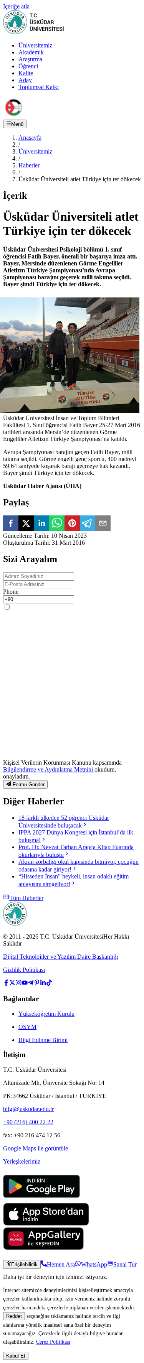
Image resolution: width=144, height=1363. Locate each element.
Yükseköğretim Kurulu (46, 1013)
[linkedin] (41, 523)
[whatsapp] (57, 523)
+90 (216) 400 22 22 (28, 1122)
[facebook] (10, 523)
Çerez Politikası (53, 1342)
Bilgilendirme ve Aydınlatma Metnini (48, 769)
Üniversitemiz (35, 45)
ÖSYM (27, 1027)
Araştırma (30, 59)
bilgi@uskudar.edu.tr (28, 1109)
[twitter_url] (12, 983)
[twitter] (26, 523)
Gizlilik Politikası (24, 969)
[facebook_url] (6, 983)
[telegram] (87, 523)
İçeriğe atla (16, 6)
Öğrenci (28, 66)
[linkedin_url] (43, 983)
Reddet (14, 1316)
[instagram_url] (18, 983)
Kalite (25, 73)
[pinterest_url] (37, 983)
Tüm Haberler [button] (26, 898)
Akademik (31, 52)
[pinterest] (72, 523)
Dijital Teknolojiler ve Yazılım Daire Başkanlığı (60, 956)
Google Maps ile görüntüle (35, 1148)
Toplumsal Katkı (38, 87)
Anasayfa (29, 137)
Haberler (29, 165)
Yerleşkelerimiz (21, 1161)
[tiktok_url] (49, 983)
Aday (25, 80)
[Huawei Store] (43, 1248)
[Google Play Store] (41, 1199)
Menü (17, 124)
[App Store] (46, 1223)
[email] (103, 523)
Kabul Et (15, 1356)
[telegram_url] (31, 983)
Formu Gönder (29, 784)
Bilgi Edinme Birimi (43, 1040)
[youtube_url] (25, 983)
